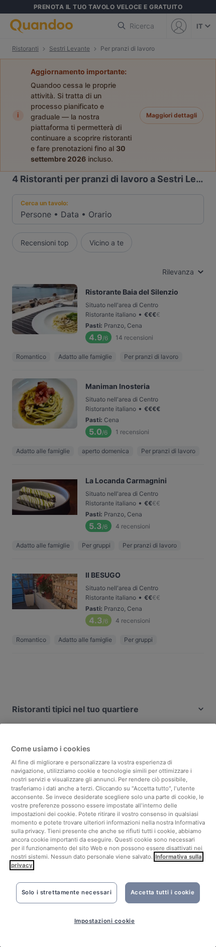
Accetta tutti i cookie (163, 892)
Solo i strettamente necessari (67, 892)
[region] (108, 835)
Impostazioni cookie (104, 920)
